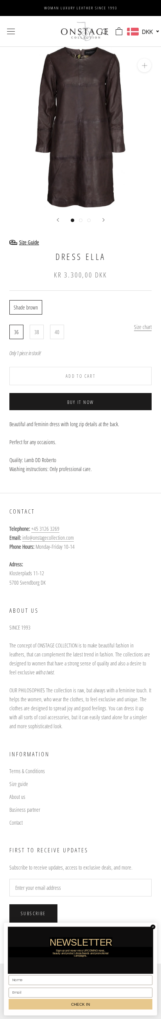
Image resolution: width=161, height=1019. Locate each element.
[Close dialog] (153, 926)
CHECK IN (80, 1004)
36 (16, 332)
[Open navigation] (11, 31)
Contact (16, 822)
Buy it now (80, 402)
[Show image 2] (80, 220)
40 (57, 332)
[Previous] (58, 220)
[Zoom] (144, 65)
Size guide (18, 784)
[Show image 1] (72, 220)
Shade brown (26, 307)
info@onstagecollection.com (48, 537)
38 (36, 332)
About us (17, 796)
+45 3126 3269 (45, 528)
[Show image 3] (89, 220)
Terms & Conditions (27, 771)
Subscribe (33, 913)
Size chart (143, 327)
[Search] (105, 31)
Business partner (24, 809)
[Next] (103, 220)
